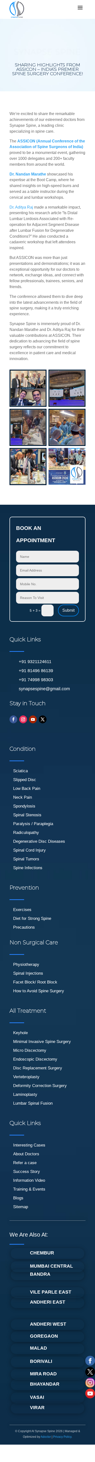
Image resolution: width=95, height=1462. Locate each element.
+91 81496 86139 (36, 670)
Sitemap (20, 1207)
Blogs (18, 1198)
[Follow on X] (43, 719)
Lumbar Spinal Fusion (33, 1103)
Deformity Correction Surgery (40, 1085)
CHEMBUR (42, 1252)
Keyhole (20, 1032)
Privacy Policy (62, 1437)
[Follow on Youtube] (33, 719)
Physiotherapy (26, 964)
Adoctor (46, 1437)
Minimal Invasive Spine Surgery (42, 1041)
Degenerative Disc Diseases (39, 841)
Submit (68, 610)
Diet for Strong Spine (32, 918)
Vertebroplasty (26, 1077)
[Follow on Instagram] (23, 719)
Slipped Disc (24, 779)
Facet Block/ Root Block (35, 982)
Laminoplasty (25, 1094)
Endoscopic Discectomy (35, 1059)
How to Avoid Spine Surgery (38, 991)
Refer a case (25, 1162)
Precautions (24, 927)
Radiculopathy (26, 832)
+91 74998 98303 (36, 679)
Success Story (26, 1171)
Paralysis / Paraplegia (33, 823)
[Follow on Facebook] (13, 719)
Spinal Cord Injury (29, 850)
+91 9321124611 (35, 661)
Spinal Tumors (26, 859)
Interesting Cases (29, 1145)
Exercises (22, 909)
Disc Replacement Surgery (37, 1068)
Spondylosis (24, 806)
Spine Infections (27, 868)
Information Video (29, 1180)
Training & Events (29, 1189)
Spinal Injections (28, 973)
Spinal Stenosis (27, 815)
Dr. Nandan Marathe (28, 174)
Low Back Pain (26, 788)
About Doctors (26, 1154)
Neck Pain (22, 797)
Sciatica (20, 771)
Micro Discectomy (29, 1050)
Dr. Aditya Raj (21, 207)
